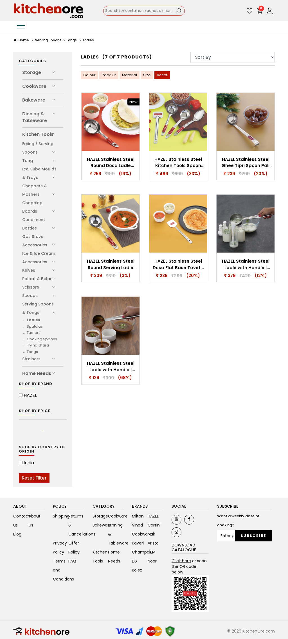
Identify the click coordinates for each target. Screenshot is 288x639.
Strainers (31, 359)
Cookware (34, 86)
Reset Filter (34, 478)
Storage (31, 72)
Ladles (33, 320)
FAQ (72, 561)
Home (23, 40)
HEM (152, 552)
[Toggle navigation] (21, 26)
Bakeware (33, 100)
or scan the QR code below (189, 566)
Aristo (153, 543)
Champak (141, 552)
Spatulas (35, 326)
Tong (27, 160)
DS (134, 561)
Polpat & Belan (37, 279)
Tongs (32, 351)
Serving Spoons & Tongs (56, 40)
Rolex (137, 570)
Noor (152, 561)
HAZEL (30, 395)
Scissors (30, 287)
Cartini (154, 525)
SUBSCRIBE (254, 535)
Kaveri (138, 543)
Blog (17, 534)
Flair (151, 534)
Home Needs (36, 373)
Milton (138, 516)
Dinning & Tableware (34, 117)
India (29, 463)
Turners (33, 332)
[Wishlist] (249, 10)
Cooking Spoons (42, 339)
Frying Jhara (38, 345)
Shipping (61, 516)
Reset (162, 75)
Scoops (30, 295)
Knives (28, 270)
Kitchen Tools (37, 134)
